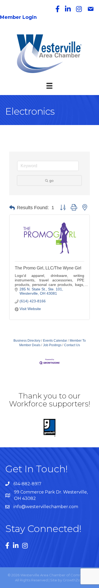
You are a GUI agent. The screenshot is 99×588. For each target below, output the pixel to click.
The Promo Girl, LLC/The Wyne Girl (48, 268)
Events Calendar (55, 340)
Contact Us (72, 345)
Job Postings (52, 345)
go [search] (51, 180)
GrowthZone (74, 580)
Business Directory (26, 340)
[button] (12, 208)
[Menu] (49, 85)
